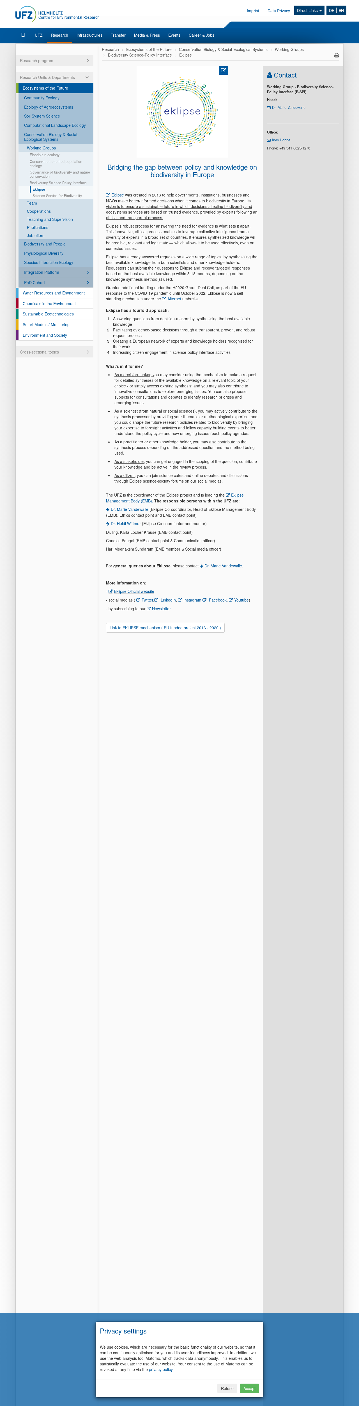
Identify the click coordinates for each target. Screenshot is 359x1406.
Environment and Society (45, 335)
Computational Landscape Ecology (55, 125)
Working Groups (41, 148)
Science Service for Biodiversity (57, 195)
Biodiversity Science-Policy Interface (58, 182)
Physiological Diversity (43, 253)
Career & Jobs (201, 35)
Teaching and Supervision (50, 219)
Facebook (217, 600)
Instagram (192, 600)
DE (331, 10)
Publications (37, 227)
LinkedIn (168, 600)
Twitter (147, 600)
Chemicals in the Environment (49, 303)
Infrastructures (89, 35)
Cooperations (39, 211)
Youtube (241, 600)
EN (341, 10)
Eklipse (39, 189)
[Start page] (24, 35)
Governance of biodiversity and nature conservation (60, 174)
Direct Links (308, 10)
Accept (249, 1388)
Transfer (118, 35)
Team (32, 203)
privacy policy (160, 1369)
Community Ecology (41, 97)
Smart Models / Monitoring (46, 324)
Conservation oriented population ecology (56, 163)
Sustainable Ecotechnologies (48, 314)
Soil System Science (42, 116)
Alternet (174, 298)
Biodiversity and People (45, 244)
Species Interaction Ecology (48, 262)
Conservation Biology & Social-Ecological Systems (51, 137)
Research (59, 35)
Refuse (227, 1388)
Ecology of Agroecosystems (48, 107)
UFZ (39, 35)
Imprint (253, 10)
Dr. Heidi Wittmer (126, 523)
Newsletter (161, 608)
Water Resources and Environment (54, 293)
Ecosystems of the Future (45, 88)
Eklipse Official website (134, 591)
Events (174, 35)
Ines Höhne (281, 139)
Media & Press (147, 35)
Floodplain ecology (44, 154)
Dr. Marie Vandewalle (130, 509)
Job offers (35, 235)
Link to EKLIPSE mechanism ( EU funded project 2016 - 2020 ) (165, 627)
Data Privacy (279, 10)
